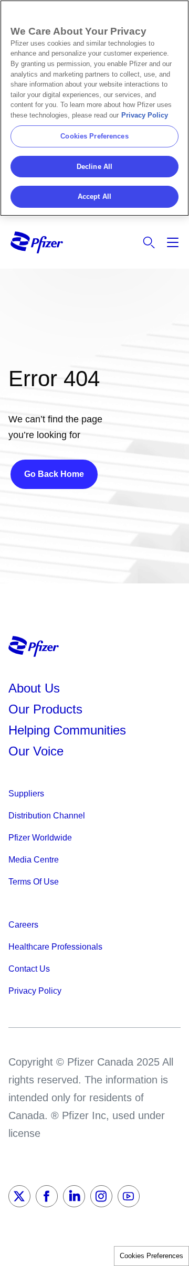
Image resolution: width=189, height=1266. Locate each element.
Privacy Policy (144, 115)
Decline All (94, 167)
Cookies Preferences (151, 1256)
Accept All (94, 196)
